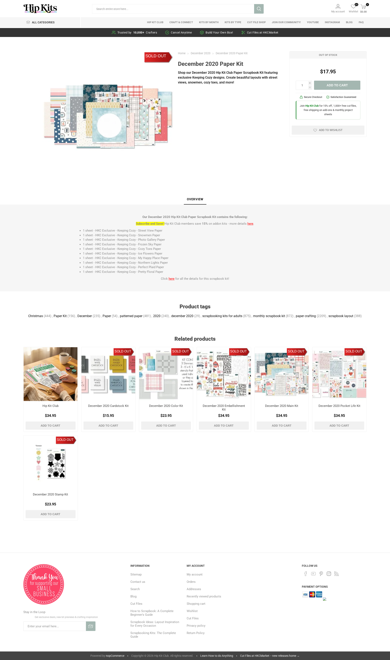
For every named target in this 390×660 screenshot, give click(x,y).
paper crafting (306, 316)
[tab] (195, 199)
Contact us (137, 582)
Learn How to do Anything (216, 655)
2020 (156, 316)
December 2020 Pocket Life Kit (339, 406)
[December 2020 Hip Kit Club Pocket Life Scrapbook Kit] (339, 374)
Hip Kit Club (50, 406)
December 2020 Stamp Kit (50, 494)
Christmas (35, 316)
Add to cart (337, 85)
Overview (195, 199)
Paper (107, 316)
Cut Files (136, 604)
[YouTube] (313, 573)
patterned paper (131, 316)
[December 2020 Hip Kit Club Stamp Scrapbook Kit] (50, 462)
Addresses (194, 589)
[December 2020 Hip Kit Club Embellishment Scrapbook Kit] (224, 374)
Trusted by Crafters (137, 32)
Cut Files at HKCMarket (262, 32)
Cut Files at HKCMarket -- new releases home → (270, 655)
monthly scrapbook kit (269, 316)
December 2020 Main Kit (281, 406)
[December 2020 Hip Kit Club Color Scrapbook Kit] (166, 374)
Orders (191, 582)
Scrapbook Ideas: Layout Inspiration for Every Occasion (154, 623)
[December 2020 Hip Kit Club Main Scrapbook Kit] (282, 374)
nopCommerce (115, 655)
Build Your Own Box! (219, 32)
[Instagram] (329, 573)
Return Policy (196, 633)
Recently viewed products (204, 596)
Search (259, 9)
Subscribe (90, 626)
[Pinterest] (321, 573)
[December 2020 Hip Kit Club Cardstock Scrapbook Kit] (108, 374)
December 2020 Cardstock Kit (108, 406)
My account (338, 11)
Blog (133, 596)
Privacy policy (196, 625)
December (84, 316)
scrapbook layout (340, 316)
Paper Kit (60, 316)
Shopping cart (196, 604)
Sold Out (155, 56)
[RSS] (336, 573)
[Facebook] (305, 573)
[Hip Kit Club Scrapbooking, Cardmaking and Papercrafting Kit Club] (50, 374)
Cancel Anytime (181, 32)
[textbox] (173, 9)
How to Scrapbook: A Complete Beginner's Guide (151, 613)
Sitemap (136, 574)
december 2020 (182, 316)
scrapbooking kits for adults (222, 316)
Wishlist (192, 611)
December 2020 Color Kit (166, 406)
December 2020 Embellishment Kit (224, 407)
